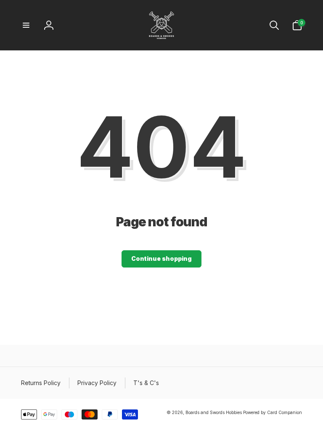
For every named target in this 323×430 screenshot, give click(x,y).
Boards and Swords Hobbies (213, 412)
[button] (26, 25)
